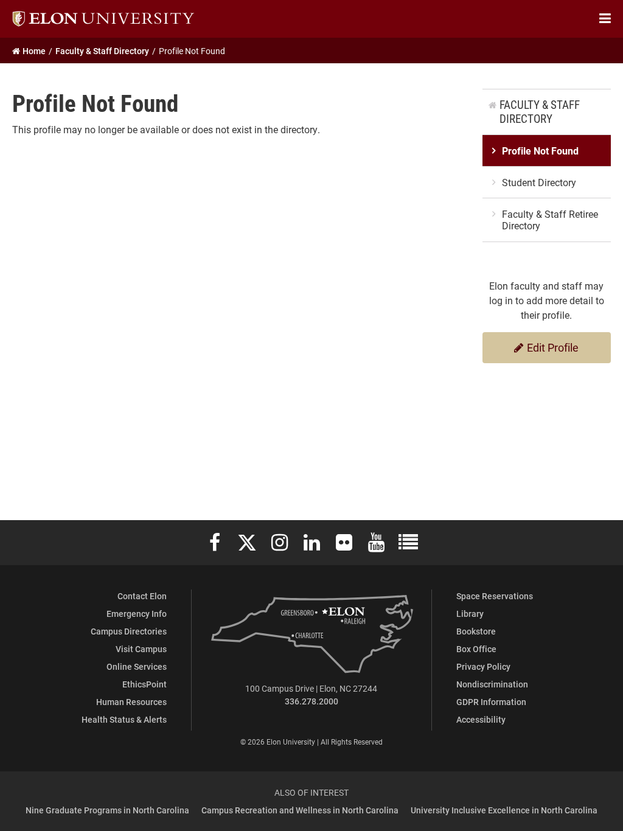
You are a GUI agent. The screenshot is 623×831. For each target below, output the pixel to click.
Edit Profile (551, 347)
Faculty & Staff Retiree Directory (550, 219)
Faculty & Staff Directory (539, 111)
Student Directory (539, 182)
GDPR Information (491, 702)
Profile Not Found (540, 150)
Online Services (136, 666)
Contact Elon (142, 596)
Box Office (476, 649)
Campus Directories (129, 631)
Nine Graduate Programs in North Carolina (107, 810)
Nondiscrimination (492, 684)
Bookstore (476, 631)
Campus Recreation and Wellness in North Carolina (300, 810)
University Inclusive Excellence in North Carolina (504, 810)
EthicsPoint (144, 684)
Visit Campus (141, 649)
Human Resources (131, 702)
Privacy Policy (483, 666)
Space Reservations (494, 596)
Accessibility (481, 719)
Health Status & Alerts (124, 719)
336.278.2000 (311, 701)
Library (470, 613)
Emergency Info (136, 613)
